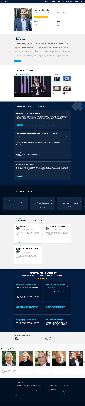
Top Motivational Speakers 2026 (54, 386)
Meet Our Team (66, 385)
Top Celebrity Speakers (52, 389)
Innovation (18, 242)
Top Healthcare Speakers (52, 390)
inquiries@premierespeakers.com (36, 392)
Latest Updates (66, 386)
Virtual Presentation (27, 242)
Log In (64, 393)
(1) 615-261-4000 (34, 390)
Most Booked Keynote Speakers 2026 (54, 385)
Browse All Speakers (52, 392)
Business (22, 242)
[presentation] (84, 203)
